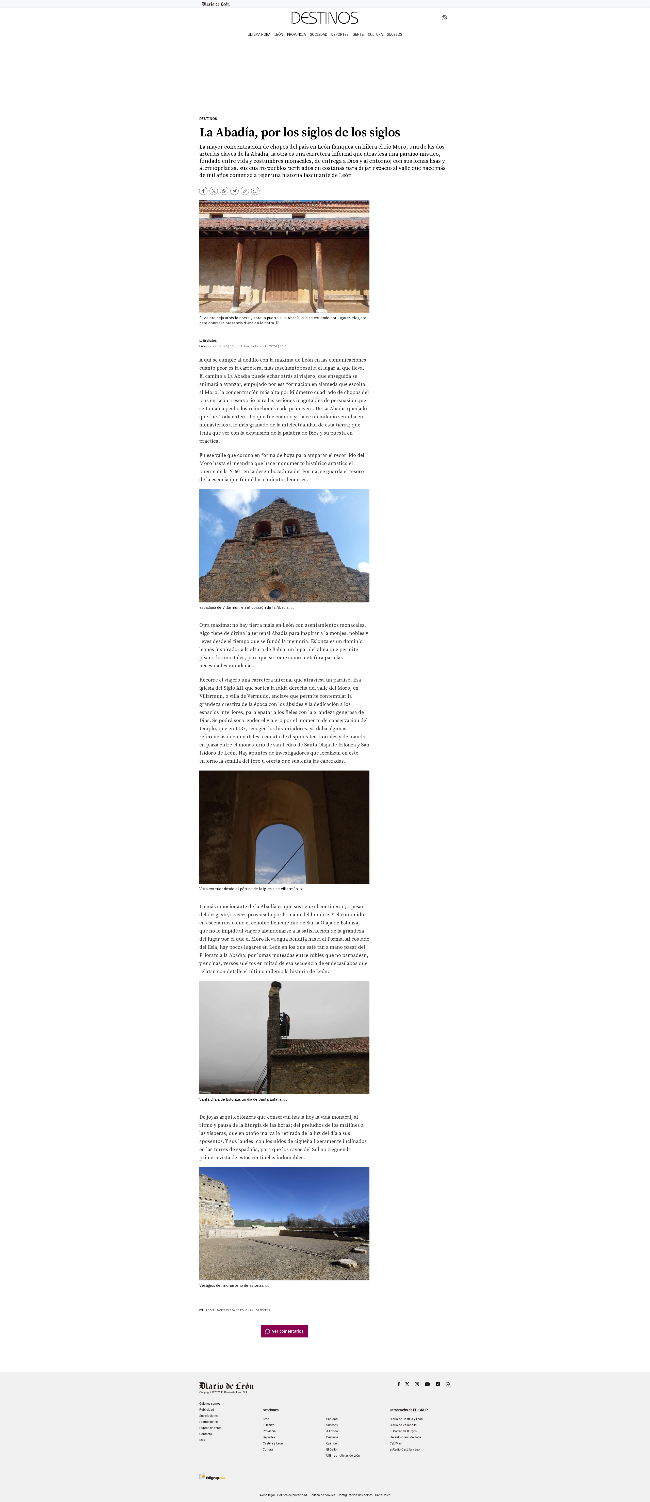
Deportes (340, 34)
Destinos (208, 119)
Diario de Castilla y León (406, 1419)
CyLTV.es (396, 1443)
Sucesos (394, 34)
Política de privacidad (292, 1495)
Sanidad (332, 1419)
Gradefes (263, 1310)
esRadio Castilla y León (405, 1449)
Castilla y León (273, 1443)
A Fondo (332, 1431)
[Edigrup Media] (212, 1476)
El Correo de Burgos (403, 1431)
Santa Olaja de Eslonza (234, 1310)
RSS (202, 1440)
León (278, 34)
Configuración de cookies (355, 1495)
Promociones (208, 1422)
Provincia (296, 34)
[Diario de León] (216, 4)
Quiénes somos (209, 1403)
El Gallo (331, 1449)
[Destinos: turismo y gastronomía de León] (325, 18)
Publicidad (206, 1409)
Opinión (331, 1443)
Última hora (259, 34)
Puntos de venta (210, 1428)
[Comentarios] (255, 191)
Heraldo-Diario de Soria (405, 1437)
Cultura (375, 34)
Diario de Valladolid (403, 1425)
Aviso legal (267, 1495)
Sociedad (318, 34)
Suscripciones (208, 1416)
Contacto (205, 1434)
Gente (358, 34)
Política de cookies (322, 1495)
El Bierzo (268, 1425)
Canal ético (383, 1495)
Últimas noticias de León (343, 1455)
